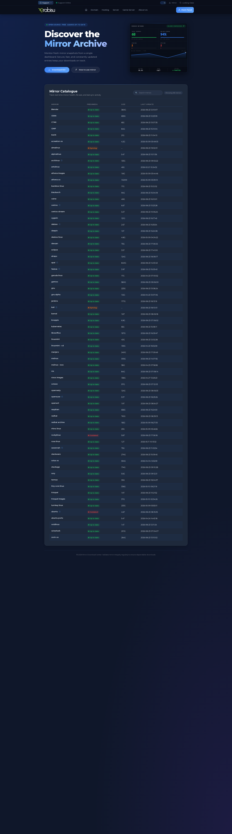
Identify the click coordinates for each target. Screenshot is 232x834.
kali (52, 307)
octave (54, 384)
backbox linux (57, 186)
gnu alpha (55, 294)
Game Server (129, 10)
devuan (54, 243)
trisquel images (58, 499)
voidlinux (55, 524)
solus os (55, 460)
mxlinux (54, 358)
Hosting (105, 10)
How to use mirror (87, 70)
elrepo (54, 256)
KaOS (53, 135)
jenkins (54, 301)
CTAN (53, 122)
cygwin (54, 218)
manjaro (55, 352)
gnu (53, 288)
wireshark (55, 531)
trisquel (54, 492)
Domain (94, 10)
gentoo (54, 282)
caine (53, 199)
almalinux (55, 148)
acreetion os (57, 141)
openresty (56, 390)
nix (52, 371)
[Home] (86, 10)
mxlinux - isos (57, 365)
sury (53, 473)
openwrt (55, 403)
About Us (143, 10)
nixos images (57, 377)
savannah (55, 448)
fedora (54, 269)
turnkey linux (57, 505)
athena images (58, 173)
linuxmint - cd (57, 346)
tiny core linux (57, 486)
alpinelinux (56, 154)
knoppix (55, 320)
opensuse (55, 397)
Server (116, 10)
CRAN (53, 116)
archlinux (55, 160)
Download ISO (58, 70)
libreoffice (56, 333)
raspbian (55, 409)
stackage (55, 467)
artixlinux (55, 167)
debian (54, 224)
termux (54, 480)
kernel (54, 314)
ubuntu (54, 512)
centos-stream (58, 211)
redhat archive (58, 422)
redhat (54, 416)
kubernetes (56, 326)
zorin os (55, 537)
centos (54, 205)
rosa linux (55, 441)
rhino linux (56, 429)
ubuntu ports (57, 518)
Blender (54, 109)
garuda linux (56, 275)
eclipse (54, 250)
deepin (54, 231)
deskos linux (57, 237)
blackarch (55, 192)
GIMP (53, 129)
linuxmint (55, 339)
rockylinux (56, 435)
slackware (56, 454)
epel (53, 263)
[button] (163, 2)
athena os (55, 180)
